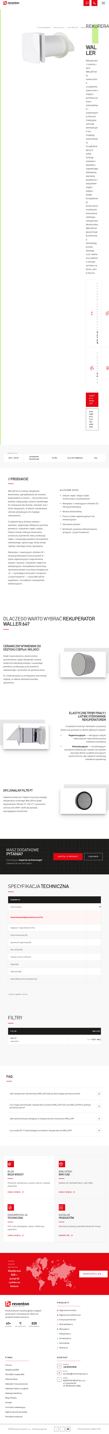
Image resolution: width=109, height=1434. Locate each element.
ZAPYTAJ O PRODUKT (92, 399)
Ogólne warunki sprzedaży (16, 1412)
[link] (11, 3)
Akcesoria (63, 1348)
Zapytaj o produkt (68, 856)
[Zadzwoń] (94, 3)
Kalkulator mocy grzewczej (16, 1384)
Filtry (54, 458)
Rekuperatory (58, 27)
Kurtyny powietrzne (67, 1320)
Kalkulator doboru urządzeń (16, 1389)
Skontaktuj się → (93, 1274)
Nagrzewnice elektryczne (70, 1315)
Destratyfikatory (66, 1324)
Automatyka (64, 1343)
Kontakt (8, 1403)
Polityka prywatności (39, 1429)
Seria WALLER (72, 27)
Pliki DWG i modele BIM (14, 1374)
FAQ (95, 458)
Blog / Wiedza (10, 1398)
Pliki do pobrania (75, 458)
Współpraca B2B (12, 1370)
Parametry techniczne (34, 458)
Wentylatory (64, 1329)
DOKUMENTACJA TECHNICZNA (91, 419)
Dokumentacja (11, 1379)
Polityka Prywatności (14, 1417)
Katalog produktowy (13, 1393)
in (56, 1429)
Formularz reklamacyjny (15, 1407)
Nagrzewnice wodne (67, 1310)
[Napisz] (86, 3)
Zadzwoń (93, 856)
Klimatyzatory (65, 1338)
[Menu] (103, 3)
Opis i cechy (14, 458)
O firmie (8, 1365)
